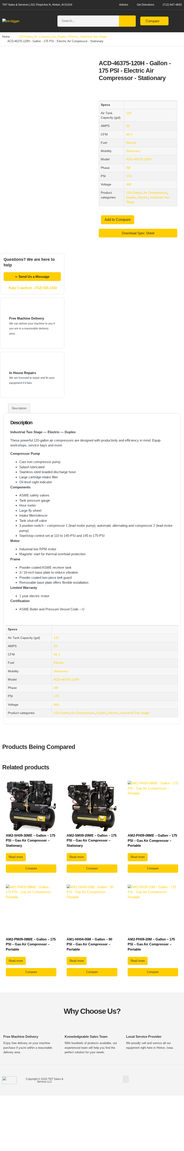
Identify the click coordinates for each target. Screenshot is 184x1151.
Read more (16, 857)
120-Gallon (26, 36)
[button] (48, 21)
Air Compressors (45, 36)
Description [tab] (19, 408)
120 (128, 113)
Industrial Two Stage (93, 36)
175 (128, 176)
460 (128, 184)
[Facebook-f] (176, 1079)
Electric (73, 36)
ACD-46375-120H (138, 159)
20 (128, 126)
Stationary (133, 151)
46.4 (129, 134)
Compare (31, 868)
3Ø (128, 168)
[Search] (127, 21)
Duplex (62, 36)
